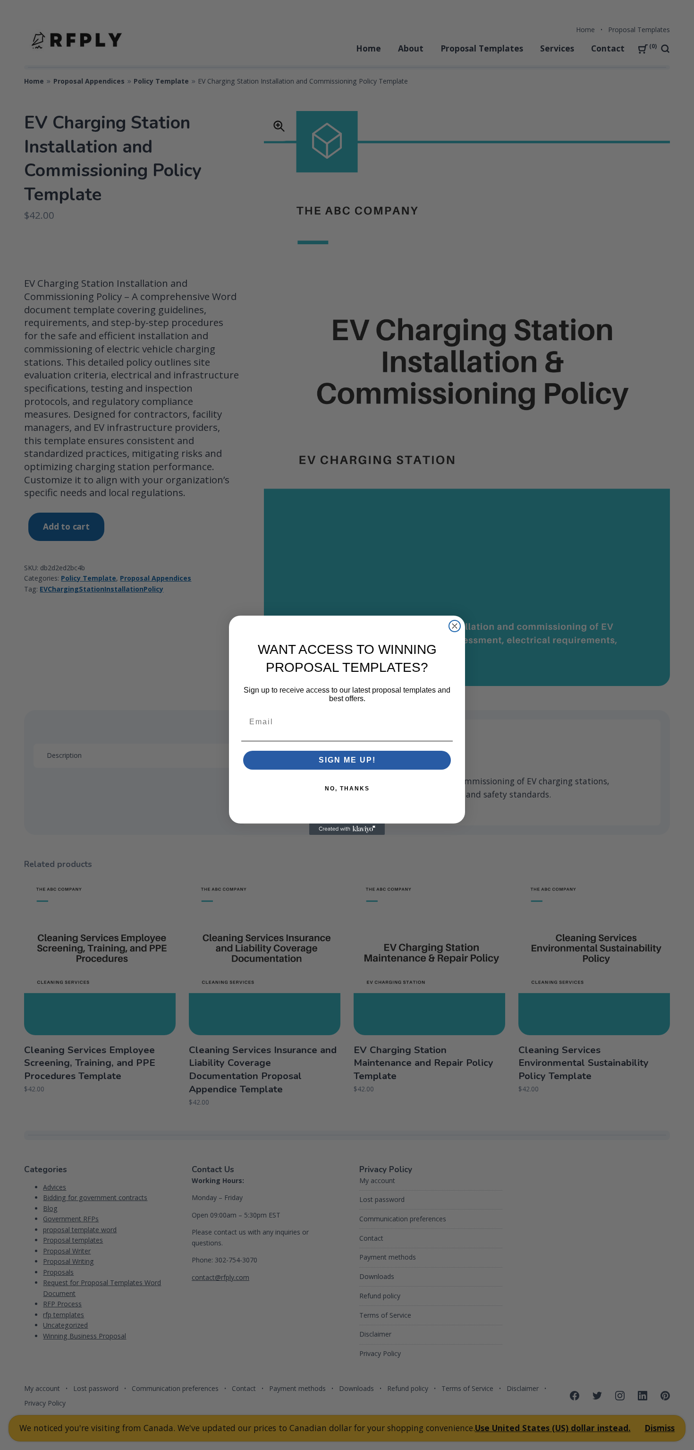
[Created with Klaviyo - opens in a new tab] (347, 829)
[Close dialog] (454, 626)
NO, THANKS (347, 788)
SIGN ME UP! (347, 760)
